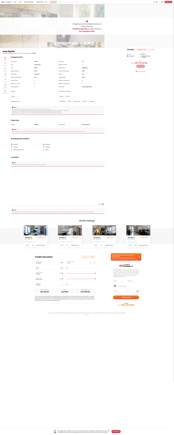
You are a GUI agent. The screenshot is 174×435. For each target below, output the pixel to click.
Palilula (11, 53)
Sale (20, 2)
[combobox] (128, 286)
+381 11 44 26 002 (140, 63)
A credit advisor (117, 269)
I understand (116, 431)
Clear (60, 262)
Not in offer (140, 66)
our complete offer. (87, 31)
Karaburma (6, 53)
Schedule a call (126, 297)
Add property (53, 2)
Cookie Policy (66, 432)
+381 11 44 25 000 (127, 305)
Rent (15, 2)
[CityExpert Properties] (7, 2)
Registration (168, 2)
